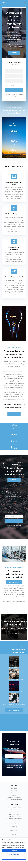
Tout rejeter (14, 858)
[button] (14, 53)
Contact (14, 795)
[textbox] (13, 85)
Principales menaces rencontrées (12, 407)
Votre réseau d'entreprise (13, 810)
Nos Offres (14, 788)
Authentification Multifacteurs (14, 818)
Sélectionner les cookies (14, 854)
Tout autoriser (14, 850)
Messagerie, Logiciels (14, 816)
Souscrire (14, 761)
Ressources (14, 793)
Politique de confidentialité (14, 797)
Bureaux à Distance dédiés (14, 807)
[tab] (14, 371)
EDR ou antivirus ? (14, 814)
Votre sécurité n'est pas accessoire (12, 371)
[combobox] (14, 85)
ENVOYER (14, 90)
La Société (14, 790)
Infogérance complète (14, 812)
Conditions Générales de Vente (14, 799)
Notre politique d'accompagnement (12, 404)
